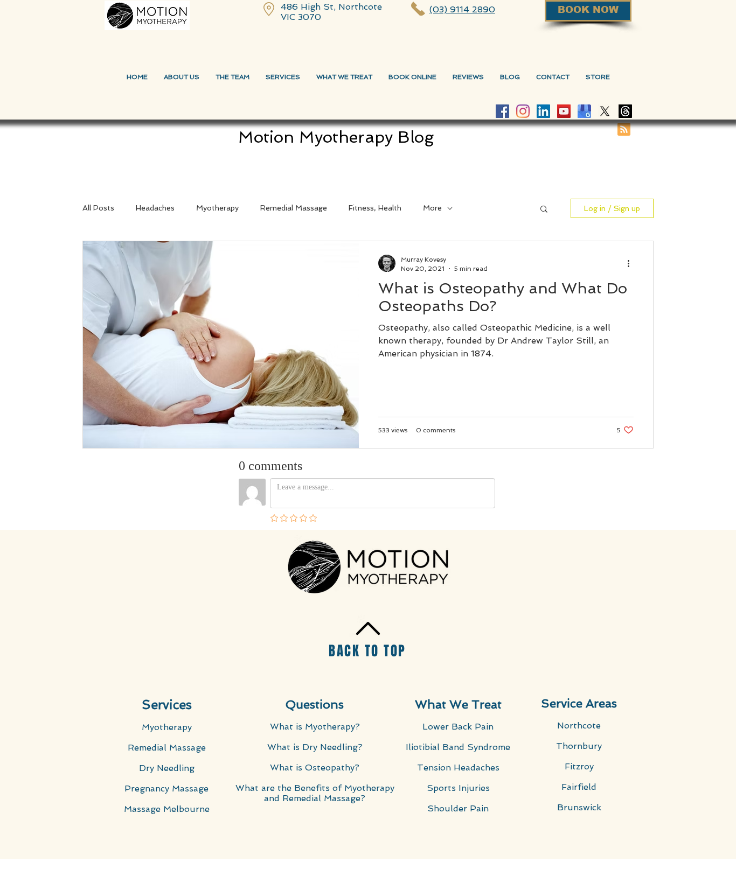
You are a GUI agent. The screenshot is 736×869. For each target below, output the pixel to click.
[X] (605, 111)
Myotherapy (217, 208)
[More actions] (632, 263)
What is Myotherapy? (315, 726)
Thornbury (579, 746)
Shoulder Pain (458, 808)
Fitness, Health (375, 208)
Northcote (579, 725)
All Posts (98, 208)
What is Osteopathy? (314, 767)
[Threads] (625, 111)
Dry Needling (167, 768)
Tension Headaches (458, 767)
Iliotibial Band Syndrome (458, 747)
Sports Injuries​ (458, 788)
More (432, 208)
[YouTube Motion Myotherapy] (564, 111)
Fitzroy (579, 766)
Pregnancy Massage (166, 788)
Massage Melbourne (167, 809)
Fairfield (578, 787)
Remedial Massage (293, 208)
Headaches (155, 208)
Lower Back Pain (458, 726)
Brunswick (579, 807)
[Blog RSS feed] (623, 130)
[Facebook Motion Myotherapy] (502, 111)
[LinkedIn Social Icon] (543, 111)
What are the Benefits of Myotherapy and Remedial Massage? (314, 793)
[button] (544, 209)
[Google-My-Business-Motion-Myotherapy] (584, 111)
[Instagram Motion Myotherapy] (523, 111)
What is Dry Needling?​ (315, 747)
